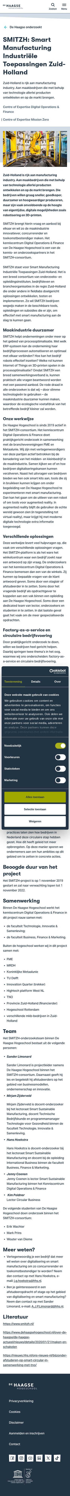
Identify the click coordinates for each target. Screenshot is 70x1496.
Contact (14, 1444)
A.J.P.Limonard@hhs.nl (47, 1307)
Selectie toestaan (35, 809)
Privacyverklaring (21, 1401)
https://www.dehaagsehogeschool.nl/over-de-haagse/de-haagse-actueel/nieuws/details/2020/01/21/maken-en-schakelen (35, 1340)
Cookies (14, 1412)
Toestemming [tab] (13, 681)
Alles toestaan (35, 797)
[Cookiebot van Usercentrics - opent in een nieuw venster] (50, 671)
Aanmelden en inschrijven (26, 1433)
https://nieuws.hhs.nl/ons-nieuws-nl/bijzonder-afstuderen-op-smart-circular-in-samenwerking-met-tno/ (35, 1361)
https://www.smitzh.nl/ (18, 1324)
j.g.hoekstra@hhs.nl (27, 1281)
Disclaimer (16, 1423)
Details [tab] (35, 681)
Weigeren (35, 821)
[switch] (60, 757)
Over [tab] (57, 681)
